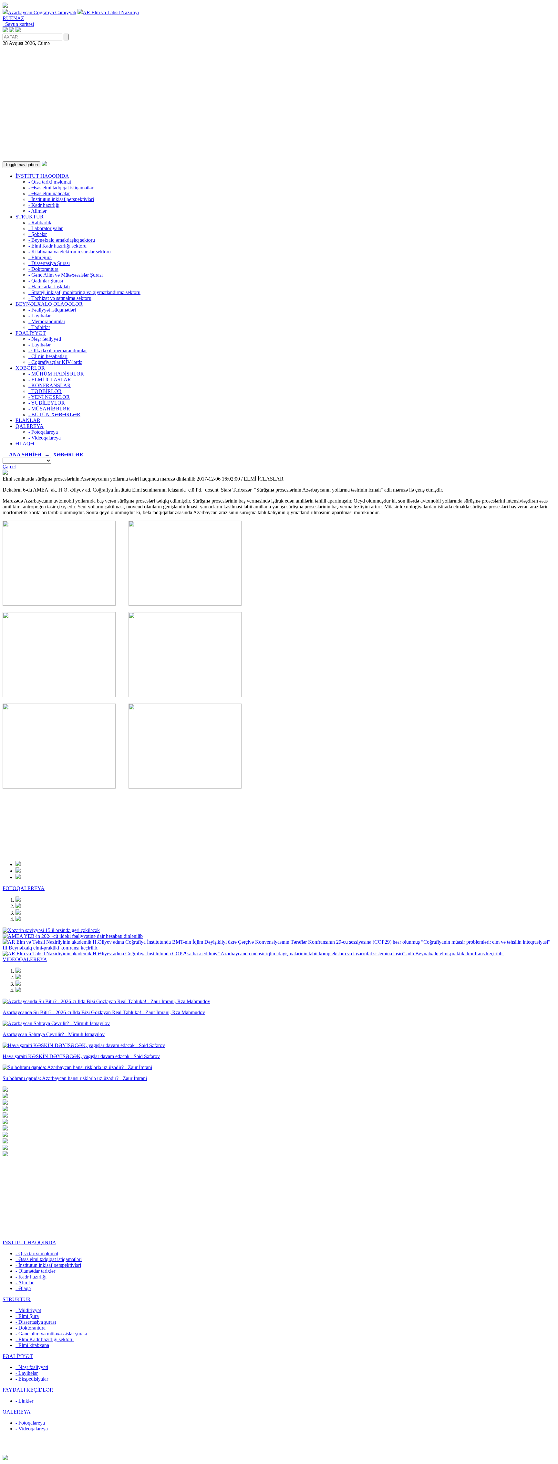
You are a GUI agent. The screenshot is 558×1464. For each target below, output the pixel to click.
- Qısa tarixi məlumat (49, 182)
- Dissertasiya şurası (36, 1322)
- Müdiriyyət (28, 1310)
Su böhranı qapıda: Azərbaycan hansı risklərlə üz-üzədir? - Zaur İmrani (75, 1078)
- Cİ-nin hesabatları (47, 356)
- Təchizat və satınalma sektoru (59, 298)
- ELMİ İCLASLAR (49, 379)
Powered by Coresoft (279, 1452)
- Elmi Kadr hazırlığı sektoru (57, 246)
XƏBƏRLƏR (30, 368)
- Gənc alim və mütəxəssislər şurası (51, 1333)
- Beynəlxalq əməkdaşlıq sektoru (61, 240)
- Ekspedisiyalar (32, 1379)
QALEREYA (30, 426)
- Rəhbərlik (39, 222)
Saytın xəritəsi (18, 24)
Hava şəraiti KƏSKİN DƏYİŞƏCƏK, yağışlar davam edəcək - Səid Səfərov (81, 1056)
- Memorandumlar (46, 321)
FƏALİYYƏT (31, 333)
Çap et (9, 466)
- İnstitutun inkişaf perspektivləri (61, 199)
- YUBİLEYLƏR (46, 403)
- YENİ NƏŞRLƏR (49, 397)
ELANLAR (28, 420)
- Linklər (24, 1401)
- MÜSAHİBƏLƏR (49, 408)
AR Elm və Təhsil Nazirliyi (111, 12)
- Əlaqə (23, 1288)
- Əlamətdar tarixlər (35, 1271)
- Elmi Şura (40, 257)
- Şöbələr (37, 234)
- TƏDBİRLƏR (45, 391)
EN (13, 18)
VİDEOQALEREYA (25, 959)
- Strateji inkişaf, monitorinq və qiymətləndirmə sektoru (84, 292)
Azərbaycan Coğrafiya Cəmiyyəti (42, 12)
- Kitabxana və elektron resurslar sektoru (69, 251)
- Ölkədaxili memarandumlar (57, 350)
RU (6, 18)
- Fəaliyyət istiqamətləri (52, 310)
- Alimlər (37, 211)
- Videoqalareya (44, 437)
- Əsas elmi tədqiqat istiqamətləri (61, 187)
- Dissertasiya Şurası (49, 263)
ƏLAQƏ (25, 443)
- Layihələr (39, 315)
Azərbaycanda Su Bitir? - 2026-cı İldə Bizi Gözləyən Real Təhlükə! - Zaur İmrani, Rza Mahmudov (104, 1012)
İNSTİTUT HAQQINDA (42, 176)
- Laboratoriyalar (45, 228)
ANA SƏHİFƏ (25, 454)
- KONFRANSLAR (49, 385)
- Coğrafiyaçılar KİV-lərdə (55, 362)
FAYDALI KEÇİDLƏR (28, 1390)
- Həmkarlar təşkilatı (49, 286)
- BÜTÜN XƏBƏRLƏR (54, 414)
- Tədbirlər (39, 327)
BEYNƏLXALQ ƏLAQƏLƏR (49, 304)
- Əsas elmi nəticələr (49, 193)
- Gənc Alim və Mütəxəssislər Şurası (65, 275)
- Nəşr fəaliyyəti (44, 339)
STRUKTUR (30, 216)
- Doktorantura (43, 269)
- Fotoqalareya (43, 432)
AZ (20, 18)
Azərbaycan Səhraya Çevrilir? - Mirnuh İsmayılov (54, 1034)
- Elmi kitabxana (32, 1345)
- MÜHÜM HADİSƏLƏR (56, 374)
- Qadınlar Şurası (45, 280)
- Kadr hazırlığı (43, 205)
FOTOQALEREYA (24, 888)
